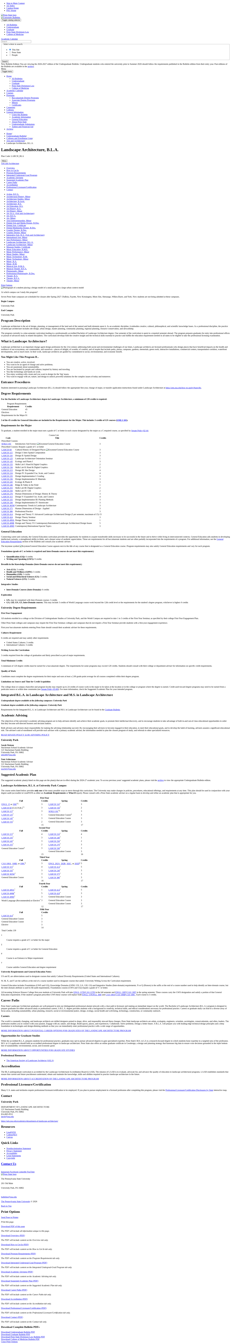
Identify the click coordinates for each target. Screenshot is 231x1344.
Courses (9, 93)
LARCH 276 (7, 494)
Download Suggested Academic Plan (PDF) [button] (19, 1281)
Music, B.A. (11, 261)
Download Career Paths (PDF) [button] (14, 1290)
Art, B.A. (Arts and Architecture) (20, 213)
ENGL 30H (96, 995)
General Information (15, 112)
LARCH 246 (7, 485)
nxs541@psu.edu (8, 769)
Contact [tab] (9, 190)
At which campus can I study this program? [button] (19, 292)
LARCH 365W (8, 505)
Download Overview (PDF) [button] (13, 1235)
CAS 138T (131, 992)
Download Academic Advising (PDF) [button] (17, 1272)
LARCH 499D (7, 526)
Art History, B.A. (13, 208)
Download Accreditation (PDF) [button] (14, 1299)
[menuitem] (118, 25)
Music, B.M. (11, 264)
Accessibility (11, 1153)
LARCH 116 (7, 455)
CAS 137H (90, 992)
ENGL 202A (54, 863)
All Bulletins (11, 25)
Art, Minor (11, 218)
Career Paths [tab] (11, 182)
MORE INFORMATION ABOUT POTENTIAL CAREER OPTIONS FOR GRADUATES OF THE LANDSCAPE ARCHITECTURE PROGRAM (66, 1030)
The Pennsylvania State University (15, 1201)
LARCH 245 (7, 482)
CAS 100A (6, 863)
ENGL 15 (5, 804)
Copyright (10, 1158)
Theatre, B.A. (12, 276)
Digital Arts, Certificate (16, 225)
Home (9, 76)
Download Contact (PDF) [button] (12, 1317)
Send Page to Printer (9, 1217)
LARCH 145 (7, 461)
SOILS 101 (122, 420)
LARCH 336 (7, 502)
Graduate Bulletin (112, 710)
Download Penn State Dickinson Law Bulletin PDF (23, 1337)
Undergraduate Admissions (23, 124)
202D (77, 863)
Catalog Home (12, 8)
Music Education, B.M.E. (17, 249)
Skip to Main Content (15, 3)
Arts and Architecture (15, 141)
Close (9, 1342)
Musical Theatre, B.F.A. (16, 269)
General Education (20, 119)
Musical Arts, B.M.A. (15, 266)
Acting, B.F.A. (12, 194)
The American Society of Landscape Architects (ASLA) (30, 1060)
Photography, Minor (14, 271)
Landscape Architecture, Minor (19, 245)
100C (22, 863)
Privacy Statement (14, 1151)
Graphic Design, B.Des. (16, 230)
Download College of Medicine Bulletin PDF (20, 1339)
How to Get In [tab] (12, 170)
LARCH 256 (7, 491)
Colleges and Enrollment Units (19, 138)
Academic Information (21, 117)
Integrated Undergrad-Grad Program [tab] (21, 175)
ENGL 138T (120, 992)
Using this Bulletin (20, 114)
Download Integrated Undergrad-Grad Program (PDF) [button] (24, 1263)
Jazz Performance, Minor (17, 240)
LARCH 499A (7, 520)
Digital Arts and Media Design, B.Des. (22, 223)
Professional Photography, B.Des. (20, 273)
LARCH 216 (7, 473)
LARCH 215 (7, 470)
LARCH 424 (7, 517)
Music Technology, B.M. (17, 257)
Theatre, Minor (12, 281)
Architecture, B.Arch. (15, 201)
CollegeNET (11, 1135)
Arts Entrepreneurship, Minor (18, 220)
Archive (9, 129)
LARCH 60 (6, 450)
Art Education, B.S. (14, 206)
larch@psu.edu (7, 1116)
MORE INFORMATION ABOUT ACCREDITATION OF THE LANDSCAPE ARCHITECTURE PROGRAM (50, 1079)
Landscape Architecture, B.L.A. (19, 242)
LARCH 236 (7, 479)
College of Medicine (15, 34)
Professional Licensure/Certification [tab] (21, 187)
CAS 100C (130, 995)
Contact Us (8, 1164)
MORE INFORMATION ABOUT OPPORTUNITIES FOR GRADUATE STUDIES (38, 1050)
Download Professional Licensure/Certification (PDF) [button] (24, 1308)
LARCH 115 (7, 453)
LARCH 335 (7, 500)
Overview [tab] (10, 168)
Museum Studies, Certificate (18, 247)
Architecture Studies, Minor (18, 199)
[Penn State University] (8, 15)
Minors (15, 102)
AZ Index (10, 6)
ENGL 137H (79, 992)
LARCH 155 (7, 464)
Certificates (16, 105)
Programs (10, 95)
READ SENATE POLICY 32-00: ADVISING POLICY (25, 735)
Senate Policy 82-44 (139, 430)
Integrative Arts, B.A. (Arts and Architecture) (25, 235)
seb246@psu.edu (8, 755)
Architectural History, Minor (18, 196)
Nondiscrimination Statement (18, 1148)
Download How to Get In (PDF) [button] (15, 1244)
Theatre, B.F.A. (13, 278)
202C (69, 863)
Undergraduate (12, 27)
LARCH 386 (7, 511)
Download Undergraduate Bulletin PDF (18, 1332)
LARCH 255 (7, 488)
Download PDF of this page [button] (13, 1226)
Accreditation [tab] (12, 185)
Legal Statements (13, 1156)
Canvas (9, 1137)
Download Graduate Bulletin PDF (15, 1334)
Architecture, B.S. (14, 204)
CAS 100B (120, 995)
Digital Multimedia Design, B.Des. (21, 228)
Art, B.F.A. (11, 216)
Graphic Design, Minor (16, 232)
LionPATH (11, 1132)
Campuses (10, 107)
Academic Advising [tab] (14, 177)
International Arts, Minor (16, 237)
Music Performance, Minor (17, 252)
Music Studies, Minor (15, 254)
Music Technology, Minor (17, 259)
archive (31, 66)
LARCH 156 (7, 467)
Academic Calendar (14, 90)
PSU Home (11, 10)
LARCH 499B (7, 523)
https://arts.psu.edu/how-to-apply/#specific (183, 388)
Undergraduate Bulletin (16, 136)
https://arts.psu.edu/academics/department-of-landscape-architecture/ (29, 1121)
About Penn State (19, 122)
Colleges (10, 110)
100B (14, 863)
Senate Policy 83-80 (49, 689)
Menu (4, 161)
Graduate (10, 29)
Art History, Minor (14, 211)
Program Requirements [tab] (16, 173)
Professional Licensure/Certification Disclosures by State (189, 1090)
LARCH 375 (7, 508)
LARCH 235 (7, 476)
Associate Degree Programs (23, 100)
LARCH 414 (7, 514)
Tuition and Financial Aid (22, 126)
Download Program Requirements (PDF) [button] (18, 1254)
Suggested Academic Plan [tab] (17, 180)
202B (63, 863)
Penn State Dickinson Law (17, 32)
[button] (6, 285)
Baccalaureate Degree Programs (25, 98)
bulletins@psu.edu (9, 1197)
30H (15, 804)
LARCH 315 (7, 497)
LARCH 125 (7, 458)
